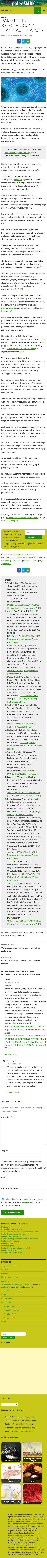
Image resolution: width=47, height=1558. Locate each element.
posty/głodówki (8, 308)
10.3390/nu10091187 (30, 636)
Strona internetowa (9, 1188)
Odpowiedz (12, 1054)
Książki (4, 1294)
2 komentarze (26, 35)
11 (21, 289)
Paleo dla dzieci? (30, 560)
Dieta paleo (19, 554)
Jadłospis (5, 1281)
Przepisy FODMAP (11, 1310)
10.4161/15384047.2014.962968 (22, 852)
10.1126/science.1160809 (18, 604)
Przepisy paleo (7, 1302)
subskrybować (26, 1202)
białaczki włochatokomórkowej (21, 348)
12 (21, 351)
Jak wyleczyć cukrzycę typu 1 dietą (15, 1285)
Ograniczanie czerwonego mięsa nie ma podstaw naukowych (21, 948)
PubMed (35, 604)
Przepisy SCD (9, 1318)
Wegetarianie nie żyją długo (23, 1417)
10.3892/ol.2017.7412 (30, 874)
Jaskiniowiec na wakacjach (12, 1291)
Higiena (4, 1273)
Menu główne (44, 10)
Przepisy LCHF (10, 1314)
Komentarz (6, 1117)
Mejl (3, 1177)
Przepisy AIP (9, 1306)
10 (18, 289)
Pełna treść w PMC (31, 608)
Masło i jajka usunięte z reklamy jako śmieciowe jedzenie (20, 960)
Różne (4, 17)
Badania (4, 1269)
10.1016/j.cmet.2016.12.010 (20, 921)
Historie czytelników (9, 1277)
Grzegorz (15, 35)
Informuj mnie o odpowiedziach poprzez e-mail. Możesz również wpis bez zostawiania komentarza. (22, 1202)
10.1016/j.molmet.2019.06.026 (21, 723)
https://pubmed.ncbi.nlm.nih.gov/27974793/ (24, 1026)
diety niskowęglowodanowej (17, 152)
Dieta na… (17, 560)
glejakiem (18, 179)
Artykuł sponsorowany (10, 1266)
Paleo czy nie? (7, 1298)
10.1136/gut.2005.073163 (19, 792)
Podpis (4, 1150)
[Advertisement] (23, 1371)
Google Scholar (14, 608)
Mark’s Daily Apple (9, 520)
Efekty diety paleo (25, 557)
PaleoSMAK (7, 10)
